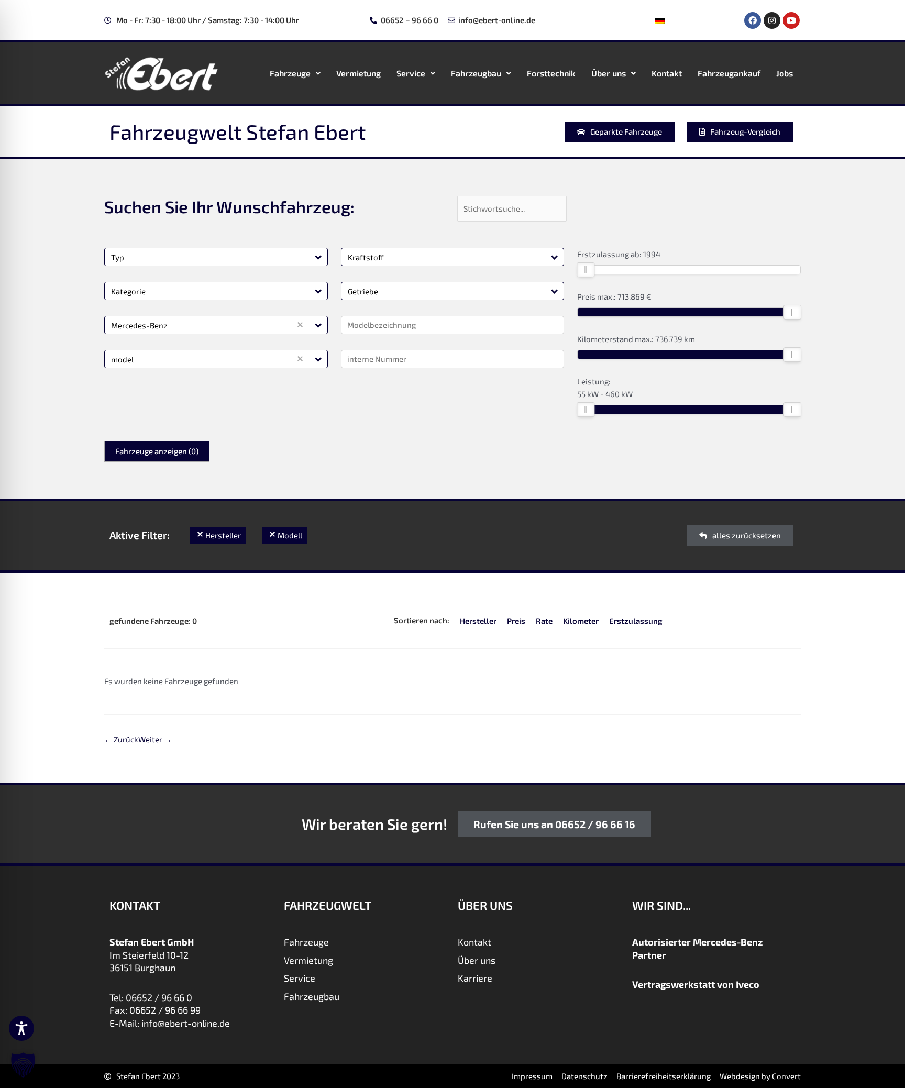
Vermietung (358, 73)
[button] (319, 257)
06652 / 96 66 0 (159, 997)
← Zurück (121, 739)
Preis (516, 620)
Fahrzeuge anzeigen (156, 451)
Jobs (784, 73)
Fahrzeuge (290, 73)
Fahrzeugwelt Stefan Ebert (237, 131)
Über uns (608, 73)
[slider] (585, 269)
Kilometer (581, 620)
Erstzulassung (636, 620)
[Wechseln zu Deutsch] (660, 20)
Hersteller (478, 620)
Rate (544, 620)
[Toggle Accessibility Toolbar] (21, 1028)
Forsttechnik (551, 73)
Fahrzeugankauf (729, 73)
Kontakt (667, 73)
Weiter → (155, 739)
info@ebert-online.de (185, 1023)
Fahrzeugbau (476, 73)
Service (410, 73)
